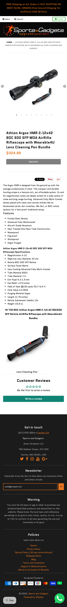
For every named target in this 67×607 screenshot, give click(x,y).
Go (61, 486)
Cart (60, 19)
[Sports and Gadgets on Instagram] (32, 459)
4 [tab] (31, 114)
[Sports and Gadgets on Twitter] (22, 459)
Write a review (33, 399)
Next (64, 86)
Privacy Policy (33, 549)
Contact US (43, 432)
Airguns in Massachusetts (33, 566)
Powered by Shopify (33, 597)
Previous (2, 86)
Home (9, 42)
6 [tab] (41, 114)
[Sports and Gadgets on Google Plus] (44, 459)
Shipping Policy (33, 555)
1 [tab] (16, 114)
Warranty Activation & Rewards (33, 569)
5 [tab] (36, 114)
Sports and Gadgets (38, 593)
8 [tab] (51, 114)
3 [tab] (26, 114)
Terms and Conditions (33, 562)
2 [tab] (21, 114)
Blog (33, 559)
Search (33, 545)
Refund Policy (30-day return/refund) (33, 552)
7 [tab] (46, 114)
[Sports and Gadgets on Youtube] (38, 459)
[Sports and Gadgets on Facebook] (27, 459)
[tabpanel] (33, 86)
